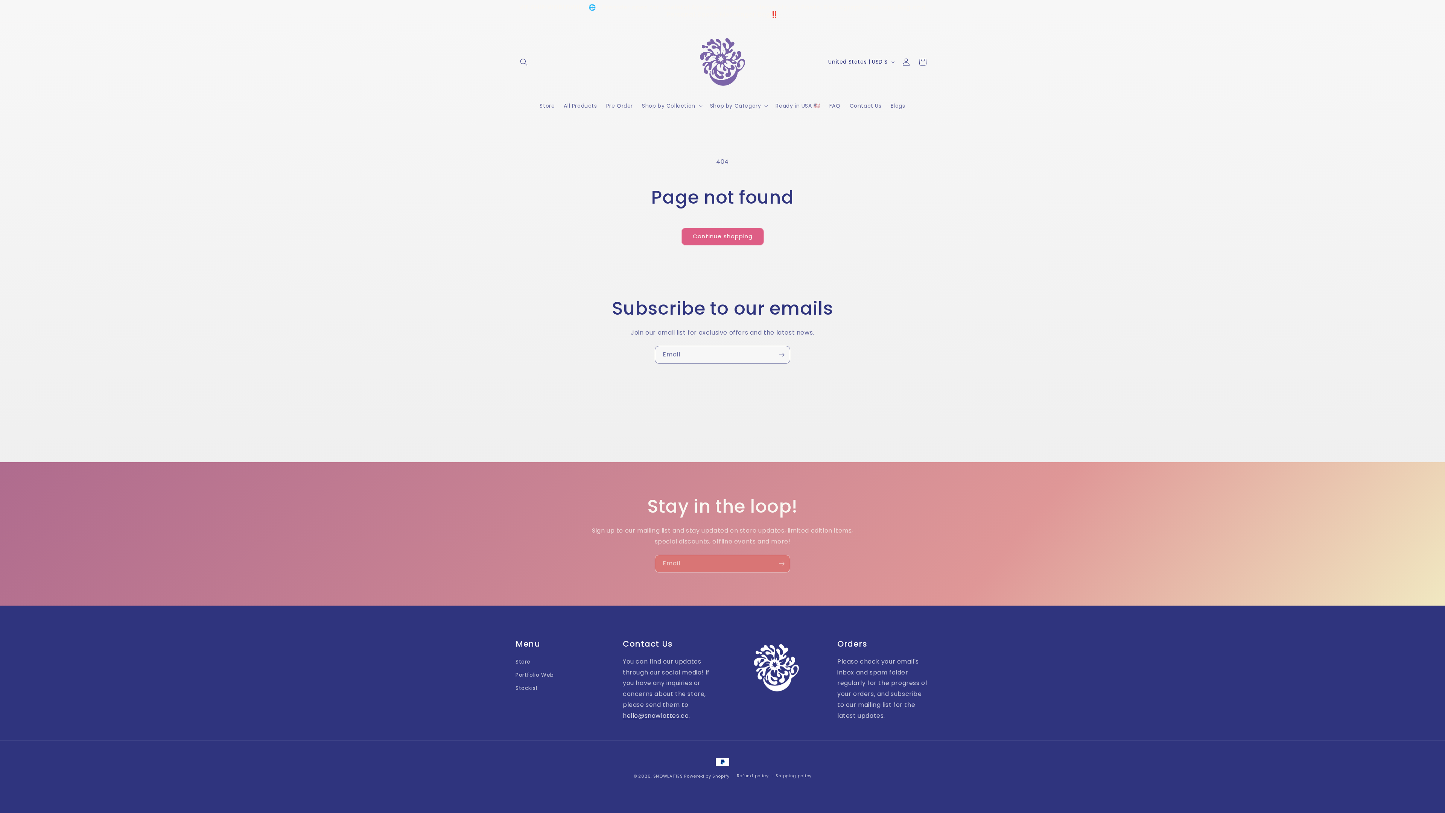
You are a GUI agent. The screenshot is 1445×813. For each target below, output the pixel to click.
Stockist (527, 688)
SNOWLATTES (668, 776)
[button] (524, 62)
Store (523, 661)
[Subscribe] (781, 355)
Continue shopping (723, 236)
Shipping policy (794, 776)
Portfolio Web (535, 675)
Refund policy (753, 776)
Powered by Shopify (707, 776)
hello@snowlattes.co (656, 715)
